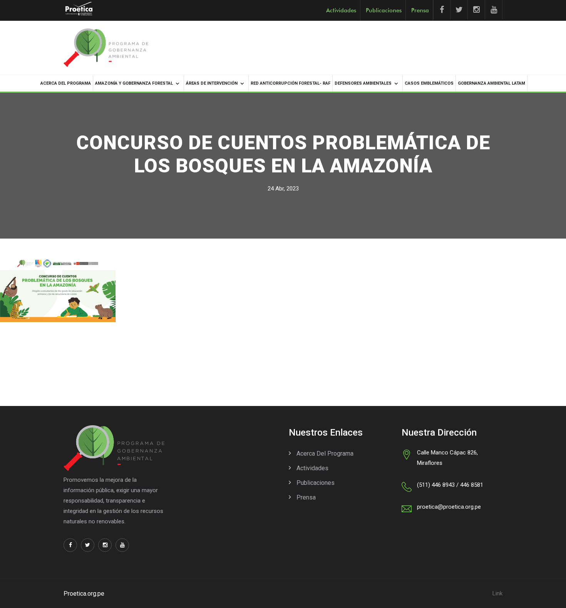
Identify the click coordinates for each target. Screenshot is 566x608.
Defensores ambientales (363, 83)
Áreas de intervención (212, 83)
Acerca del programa (65, 83)
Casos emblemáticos (429, 83)
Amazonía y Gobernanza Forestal (134, 83)
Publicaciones (384, 10)
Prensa (420, 10)
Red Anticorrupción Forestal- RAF (290, 83)
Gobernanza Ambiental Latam (491, 83)
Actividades (341, 10)
